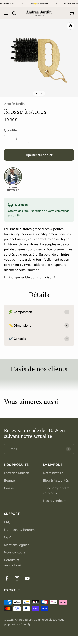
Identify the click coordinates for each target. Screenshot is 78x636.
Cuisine (9, 488)
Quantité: (11, 130)
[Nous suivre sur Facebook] (6, 578)
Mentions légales (16, 545)
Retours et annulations (12, 562)
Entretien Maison (16, 473)
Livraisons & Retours (19, 530)
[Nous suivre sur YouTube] (27, 578)
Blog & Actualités (56, 480)
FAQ (7, 522)
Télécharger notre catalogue (56, 490)
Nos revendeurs (54, 501)
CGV (7, 537)
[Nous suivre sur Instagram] (17, 578)
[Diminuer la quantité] (9, 139)
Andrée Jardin (14, 104)
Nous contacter (15, 552)
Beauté (9, 480)
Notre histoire (53, 473)
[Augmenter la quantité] (24, 139)
